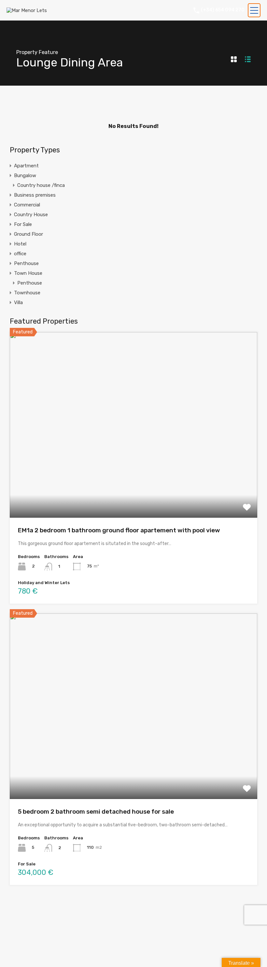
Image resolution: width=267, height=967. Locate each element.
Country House (31, 214)
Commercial (27, 205)
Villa (18, 302)
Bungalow (25, 175)
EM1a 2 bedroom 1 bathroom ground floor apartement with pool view (119, 530)
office (20, 254)
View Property (134, 481)
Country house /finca (41, 185)
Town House (28, 273)
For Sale (23, 224)
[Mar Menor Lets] (27, 10)
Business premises (35, 195)
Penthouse (26, 263)
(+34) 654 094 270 (223, 10)
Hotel (20, 244)
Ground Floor (28, 234)
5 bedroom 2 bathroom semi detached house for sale (96, 811)
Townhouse (27, 293)
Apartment (26, 166)
